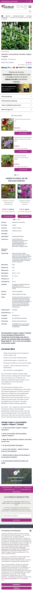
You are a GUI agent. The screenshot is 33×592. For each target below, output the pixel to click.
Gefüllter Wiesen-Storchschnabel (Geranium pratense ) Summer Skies (23, 139)
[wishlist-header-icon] (18, 6)
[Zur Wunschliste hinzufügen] (3, 129)
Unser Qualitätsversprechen (16, 105)
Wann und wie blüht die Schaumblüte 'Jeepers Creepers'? (13, 435)
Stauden (8, 16)
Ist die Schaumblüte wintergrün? (13, 445)
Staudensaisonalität (18, 16)
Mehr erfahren (16, 481)
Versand (29, 64)
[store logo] (7, 7)
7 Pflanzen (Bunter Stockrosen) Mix (22, 120)
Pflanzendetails (16, 97)
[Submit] (30, 11)
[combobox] (16, 11)
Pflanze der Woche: (16, 72)
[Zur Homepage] (2, 16)
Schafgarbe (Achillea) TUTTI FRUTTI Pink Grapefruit (24, 202)
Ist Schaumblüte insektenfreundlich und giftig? (14, 462)
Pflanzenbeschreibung (16, 101)
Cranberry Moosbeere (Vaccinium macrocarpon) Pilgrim (21, 157)
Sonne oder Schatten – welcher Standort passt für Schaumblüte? (15, 450)
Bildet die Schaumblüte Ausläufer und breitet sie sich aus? (16, 440)
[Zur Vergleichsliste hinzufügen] (12, 129)
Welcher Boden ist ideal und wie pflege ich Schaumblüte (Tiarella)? (15, 456)
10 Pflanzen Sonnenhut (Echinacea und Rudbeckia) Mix (8, 202)
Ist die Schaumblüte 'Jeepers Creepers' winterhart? (14, 429)
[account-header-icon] (22, 6)
